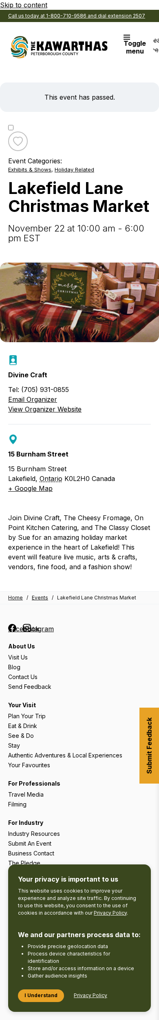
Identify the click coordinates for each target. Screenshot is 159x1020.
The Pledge (24, 863)
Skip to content (23, 5)
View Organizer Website (45, 409)
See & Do (21, 735)
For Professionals (34, 783)
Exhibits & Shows (29, 169)
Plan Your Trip (27, 716)
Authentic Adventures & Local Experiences (65, 755)
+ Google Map (30, 488)
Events (40, 598)
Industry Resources (34, 833)
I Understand (40, 995)
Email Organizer (32, 399)
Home (15, 598)
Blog (14, 667)
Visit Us (18, 657)
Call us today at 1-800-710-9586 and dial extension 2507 (76, 16)
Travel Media (26, 794)
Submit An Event (29, 843)
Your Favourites (29, 765)
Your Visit (22, 705)
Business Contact (31, 853)
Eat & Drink (22, 725)
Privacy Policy (110, 913)
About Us (21, 646)
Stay (14, 745)
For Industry (25, 822)
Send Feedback (29, 686)
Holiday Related (74, 169)
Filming (17, 804)
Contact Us (23, 676)
